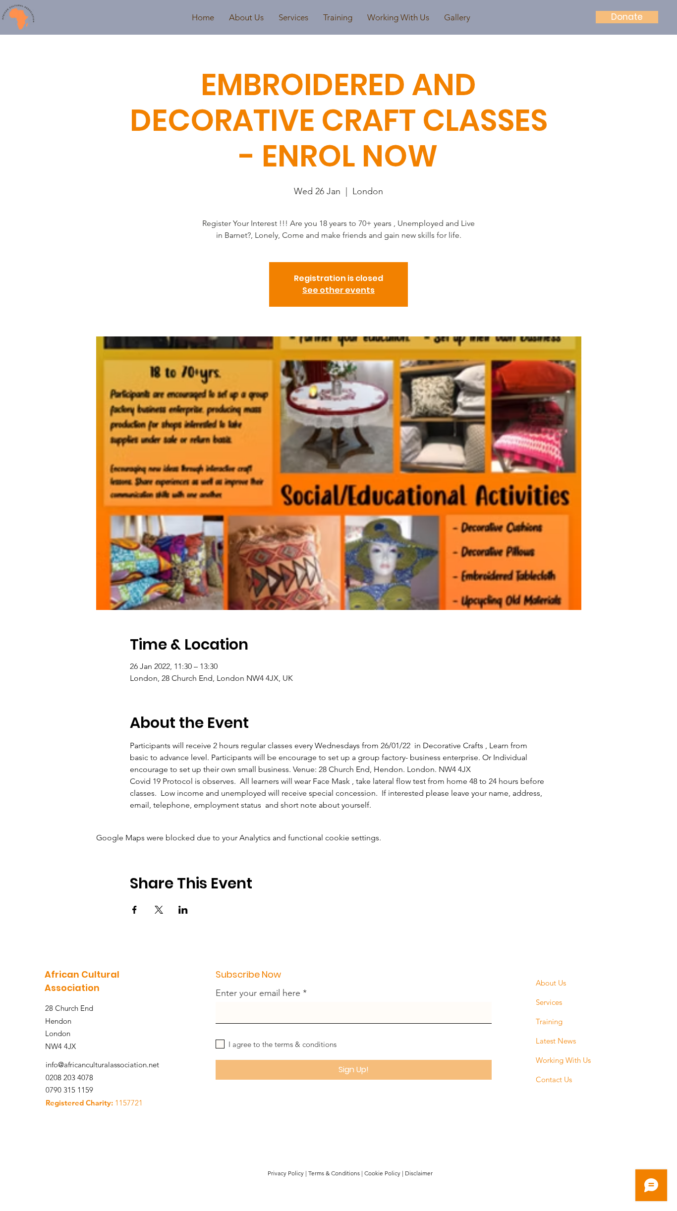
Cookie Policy (382, 1173)
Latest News (556, 1041)
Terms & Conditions (334, 1173)
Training (549, 1021)
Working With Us (563, 1060)
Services (549, 1002)
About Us (551, 983)
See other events (338, 290)
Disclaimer (419, 1173)
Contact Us (554, 1079)
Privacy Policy (286, 1173)
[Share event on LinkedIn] (183, 910)
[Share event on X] (159, 910)
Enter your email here (258, 993)
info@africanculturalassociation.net (102, 1064)
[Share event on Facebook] (134, 910)
